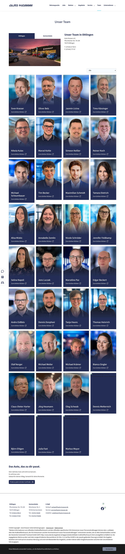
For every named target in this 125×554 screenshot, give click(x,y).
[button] (21, 95)
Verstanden (109, 549)
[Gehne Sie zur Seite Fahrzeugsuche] (2, 282)
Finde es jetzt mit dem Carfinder (20, 482)
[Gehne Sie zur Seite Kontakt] (2, 271)
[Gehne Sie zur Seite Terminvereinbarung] (2, 277)
